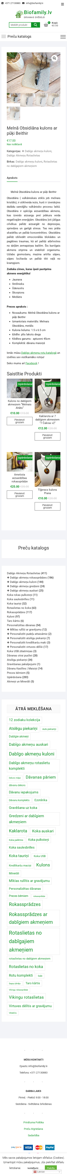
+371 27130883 (12, 3)
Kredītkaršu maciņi (20, 865)
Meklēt (35, 25)
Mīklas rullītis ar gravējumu (29, 881)
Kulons (43, 865)
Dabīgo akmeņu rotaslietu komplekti (29, 766)
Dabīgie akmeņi (19, 736)
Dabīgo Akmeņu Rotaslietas (23, 155)
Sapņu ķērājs (15, 983)
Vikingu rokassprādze (18, 990)
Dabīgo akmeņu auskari (28, 744)
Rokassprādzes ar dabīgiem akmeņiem (31, 918)
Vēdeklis (13, 1013)
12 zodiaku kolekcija (24, 720)
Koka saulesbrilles (21, 847)
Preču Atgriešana (33, 1128)
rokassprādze (39, 896)
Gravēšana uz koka (23, 808)
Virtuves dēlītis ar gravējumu (30, 1006)
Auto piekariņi (49, 729)
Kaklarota (18, 830)
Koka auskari (43, 831)
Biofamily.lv (38, 12)
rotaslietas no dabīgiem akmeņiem (29, 958)
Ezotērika (40, 800)
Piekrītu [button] (51, 1168)
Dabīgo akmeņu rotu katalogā (38, 352)
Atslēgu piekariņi (23, 728)
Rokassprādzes (25, 904)
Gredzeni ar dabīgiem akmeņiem (26, 819)
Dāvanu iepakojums (23, 792)
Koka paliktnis (16, 840)
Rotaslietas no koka (26, 966)
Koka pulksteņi (38, 840)
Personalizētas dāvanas (25, 888)
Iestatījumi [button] (33, 1168)
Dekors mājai (15, 778)
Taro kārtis (33, 983)
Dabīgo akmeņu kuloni (29, 161)
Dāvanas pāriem (41, 777)
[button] (54, 58)
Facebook (31, 363)
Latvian (40, 1171)
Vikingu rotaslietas (26, 997)
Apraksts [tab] (12, 177)
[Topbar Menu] (62, 4)
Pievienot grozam (19, 421)
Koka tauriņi (19, 855)
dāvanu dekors (17, 785)
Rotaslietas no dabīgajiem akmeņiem (25, 941)
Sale (40, 975)
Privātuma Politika (33, 1122)
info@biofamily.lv (34, 3)
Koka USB (40, 856)
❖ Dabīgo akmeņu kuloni (36, 151)
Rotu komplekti (21, 975)
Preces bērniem (18, 896)
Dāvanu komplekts (19, 800)
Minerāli (14, 873)
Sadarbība (33, 1135)
